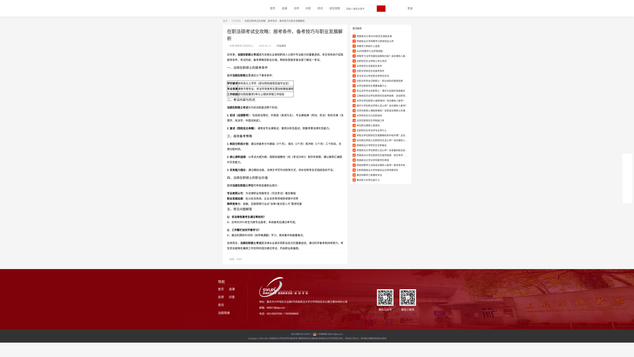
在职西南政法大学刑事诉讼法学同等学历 (377, 170)
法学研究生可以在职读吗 (369, 115)
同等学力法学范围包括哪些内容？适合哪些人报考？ (383, 56)
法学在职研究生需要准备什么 (372, 85)
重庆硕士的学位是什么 (368, 179)
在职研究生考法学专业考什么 (372, 130)
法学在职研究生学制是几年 (370, 120)
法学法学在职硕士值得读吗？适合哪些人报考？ (381, 100)
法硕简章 (224, 313)
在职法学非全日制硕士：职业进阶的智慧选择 (380, 80)
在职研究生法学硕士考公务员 (372, 60)
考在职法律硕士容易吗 (368, 125)
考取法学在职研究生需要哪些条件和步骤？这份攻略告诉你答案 (389, 135)
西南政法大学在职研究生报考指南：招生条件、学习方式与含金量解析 (392, 155)
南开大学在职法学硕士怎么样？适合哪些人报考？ (382, 105)
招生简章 (334, 8)
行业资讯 (236, 20)
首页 (272, 8)
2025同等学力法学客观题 (370, 51)
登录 (410, 8)
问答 (308, 8)
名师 (296, 8)
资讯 (320, 8)
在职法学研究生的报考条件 (370, 70)
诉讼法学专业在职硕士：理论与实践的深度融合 (381, 90)
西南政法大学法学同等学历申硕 (373, 160)
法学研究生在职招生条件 (369, 65)
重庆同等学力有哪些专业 (369, 175)
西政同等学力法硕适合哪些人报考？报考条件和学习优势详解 (388, 165)
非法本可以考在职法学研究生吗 (373, 75)
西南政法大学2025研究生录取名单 (374, 36)
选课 (284, 8)
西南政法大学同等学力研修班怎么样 (375, 41)
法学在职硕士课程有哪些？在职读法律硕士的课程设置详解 (387, 110)
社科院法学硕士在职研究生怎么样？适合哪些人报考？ (384, 140)
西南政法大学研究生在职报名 (372, 145)
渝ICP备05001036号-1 (301, 334)
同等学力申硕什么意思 (368, 46)
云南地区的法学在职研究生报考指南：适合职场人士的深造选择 (389, 95)
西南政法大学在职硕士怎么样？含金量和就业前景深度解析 (387, 150)
